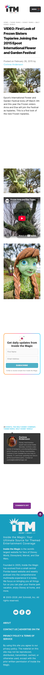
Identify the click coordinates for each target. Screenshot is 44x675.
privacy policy (10, 648)
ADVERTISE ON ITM (29, 629)
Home (6, 22)
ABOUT (7, 623)
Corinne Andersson (13, 64)
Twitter (28, 612)
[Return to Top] (40, 514)
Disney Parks (28, 22)
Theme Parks (15, 22)
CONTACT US (10, 629)
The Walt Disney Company (24, 427)
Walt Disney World (24, 429)
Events (9, 427)
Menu (34, 9)
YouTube (15, 612)
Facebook (22, 612)
